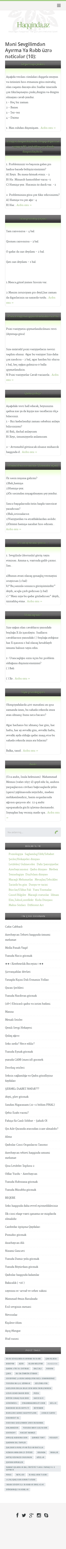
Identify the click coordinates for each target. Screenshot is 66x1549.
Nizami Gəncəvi (15, 1251)
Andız (33, 764)
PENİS (9, 1474)
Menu (58, 5)
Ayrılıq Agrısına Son (16, 1437)
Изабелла (53, 1363)
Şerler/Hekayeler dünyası (24, 859)
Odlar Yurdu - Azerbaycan (21, 1174)
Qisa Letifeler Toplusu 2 (19, 1166)
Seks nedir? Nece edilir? (20, 1043)
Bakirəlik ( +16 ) (15, 1283)
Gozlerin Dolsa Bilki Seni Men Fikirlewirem (28, 1388)
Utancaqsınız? (33, 615)
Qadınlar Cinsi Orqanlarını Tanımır (26, 1144)
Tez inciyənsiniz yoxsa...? (33, 543)
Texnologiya (16, 874)
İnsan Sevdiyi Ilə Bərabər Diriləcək (25, 1484)
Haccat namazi (27, 1432)
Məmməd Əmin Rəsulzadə (21, 1299)
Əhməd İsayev (48, 1413)
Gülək (53, 1403)
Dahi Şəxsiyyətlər (48, 864)
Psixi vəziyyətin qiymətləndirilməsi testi (33, 316)
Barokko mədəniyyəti (17, 1408)
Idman (55, 895)
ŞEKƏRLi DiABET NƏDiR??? (22, 1088)
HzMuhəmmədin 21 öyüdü (19, 1452)
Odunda (41, 1452)
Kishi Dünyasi (43, 900)
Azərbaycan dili (14, 1243)
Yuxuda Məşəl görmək (18, 1383)
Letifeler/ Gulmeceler (22, 864)
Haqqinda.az (33, 24)
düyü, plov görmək (16, 1096)
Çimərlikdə (51, 1359)
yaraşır (54, 1452)
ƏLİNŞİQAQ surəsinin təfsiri (20, 1479)
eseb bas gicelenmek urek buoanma (24, 1423)
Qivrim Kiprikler (14, 1462)
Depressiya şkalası (33, 64)
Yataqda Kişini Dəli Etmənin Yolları (27, 979)
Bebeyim (10, 1363)
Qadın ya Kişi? (33, 393)
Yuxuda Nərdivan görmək (21, 995)
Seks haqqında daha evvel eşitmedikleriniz (31, 1205)
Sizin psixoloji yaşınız (33, 218)
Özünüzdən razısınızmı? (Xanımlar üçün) (33, 465)
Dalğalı (38, 1368)
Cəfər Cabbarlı (14, 926)
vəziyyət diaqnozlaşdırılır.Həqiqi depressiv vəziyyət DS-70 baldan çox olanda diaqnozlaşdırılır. (33, 146)
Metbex (53, 869)
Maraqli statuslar (38, 895)
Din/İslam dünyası (36, 874)
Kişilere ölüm (13, 1323)
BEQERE (10, 1198)
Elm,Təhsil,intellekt (21, 900)
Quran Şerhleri (14, 987)
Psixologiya (16, 854)
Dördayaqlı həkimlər (17, 1489)
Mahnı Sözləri (17, 905)
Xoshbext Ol (12, 1418)
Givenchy (10, 1432)
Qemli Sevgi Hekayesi (18, 1027)
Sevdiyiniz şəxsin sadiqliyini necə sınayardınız (30, 1378)
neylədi (20, 1474)
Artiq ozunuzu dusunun (19, 1457)
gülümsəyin (41, 1383)
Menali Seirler (14, 1019)
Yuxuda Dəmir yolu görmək (22, 1259)
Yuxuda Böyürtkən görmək (21, 1267)
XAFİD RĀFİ (39, 1398)
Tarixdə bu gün (18, 884)
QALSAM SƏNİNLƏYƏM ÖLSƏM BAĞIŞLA (24, 1447)
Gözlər (40, 1457)
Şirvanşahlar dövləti (17, 971)
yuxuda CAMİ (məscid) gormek (24, 1059)
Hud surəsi (12, 1338)
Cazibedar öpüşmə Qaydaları (22, 1227)
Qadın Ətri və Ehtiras (17, 1368)
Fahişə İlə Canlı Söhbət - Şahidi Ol (26, 1120)
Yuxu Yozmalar (42, 890)
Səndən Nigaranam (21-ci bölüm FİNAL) (30, 1104)
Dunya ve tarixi (38, 884)
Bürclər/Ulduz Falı (20, 890)
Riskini (49, 1368)
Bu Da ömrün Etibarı (26, 1373)
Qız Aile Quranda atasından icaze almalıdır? (31, 1128)
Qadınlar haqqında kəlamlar (22, 1275)
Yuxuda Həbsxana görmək (21, 1182)
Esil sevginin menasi (18, 1307)
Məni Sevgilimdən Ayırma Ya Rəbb (23, 1359)
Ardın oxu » (48, 128)
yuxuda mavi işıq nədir (35, 1428)
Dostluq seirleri (15, 1067)
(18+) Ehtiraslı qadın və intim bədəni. (28, 1003)
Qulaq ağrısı (12, 1035)
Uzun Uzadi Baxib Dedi (17, 1393)
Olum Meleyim (35, 1363)
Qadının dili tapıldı (16, 1442)
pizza (36, 1393)
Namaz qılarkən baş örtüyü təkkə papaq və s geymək (30, 1468)
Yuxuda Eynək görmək (19, 1051)
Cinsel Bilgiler (17, 895)
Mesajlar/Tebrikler (46, 879)
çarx (8, 1373)
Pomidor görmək (15, 1235)
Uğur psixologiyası (33, 692)
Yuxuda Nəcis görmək (18, 955)
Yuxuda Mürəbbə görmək (20, 1190)
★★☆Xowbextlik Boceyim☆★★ (24, 963)
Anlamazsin (12, 1428)
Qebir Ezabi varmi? (17, 1112)
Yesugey (53, 1437)
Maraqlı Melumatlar (21, 879)
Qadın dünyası (38, 869)
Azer (21, 1363)
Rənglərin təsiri (38, 1474)
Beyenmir (38, 1408)
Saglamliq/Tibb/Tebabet (39, 854)
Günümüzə (11, 1403)
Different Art (35, 905)
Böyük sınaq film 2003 (17, 1398)
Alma (8, 1136)
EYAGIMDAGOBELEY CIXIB (33, 1403)
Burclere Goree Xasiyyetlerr (21, 1413)
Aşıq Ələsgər (13, 1331)
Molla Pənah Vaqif (16, 948)
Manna (9, 1011)
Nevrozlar (11, 1315)
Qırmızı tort (38, 1437)
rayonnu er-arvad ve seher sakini (26, 1291)
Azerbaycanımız (18, 869)
